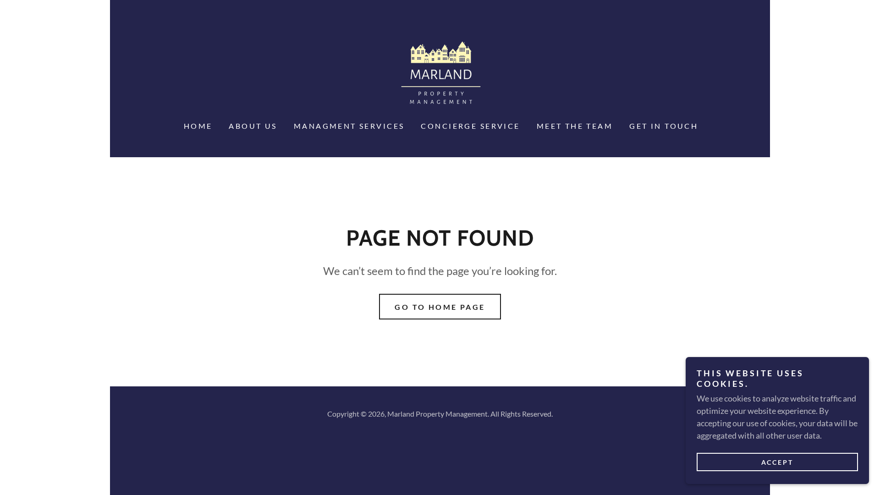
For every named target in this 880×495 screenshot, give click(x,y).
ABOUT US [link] (253, 125)
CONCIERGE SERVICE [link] (470, 125)
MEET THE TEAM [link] (575, 125)
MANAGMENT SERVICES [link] (349, 125)
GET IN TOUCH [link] (663, 125)
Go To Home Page (440, 306)
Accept (777, 462)
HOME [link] (198, 125)
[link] (440, 73)
